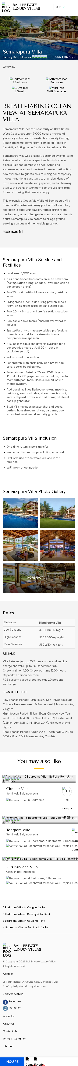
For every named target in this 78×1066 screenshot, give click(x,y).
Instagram (15, 1007)
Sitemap (8, 1046)
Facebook (15, 1001)
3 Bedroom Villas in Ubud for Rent (24, 920)
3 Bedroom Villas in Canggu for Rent (25, 907)
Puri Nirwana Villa (22, 867)
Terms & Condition (14, 1038)
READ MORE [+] (13, 232)
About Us (8, 1023)
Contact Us (10, 1031)
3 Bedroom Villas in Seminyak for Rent (26, 914)
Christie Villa (17, 789)
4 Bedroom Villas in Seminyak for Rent (27, 927)
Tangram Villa (18, 830)
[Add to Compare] (67, 791)
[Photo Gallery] (20, 513)
